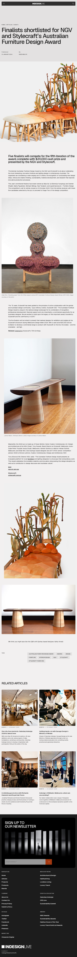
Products (5, 885)
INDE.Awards (44, 915)
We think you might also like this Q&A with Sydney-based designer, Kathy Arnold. (35, 642)
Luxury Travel (45, 885)
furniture (31, 459)
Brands (4, 888)
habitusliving (45, 879)
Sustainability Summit (48, 904)
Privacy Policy (7, 904)
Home (4, 875)
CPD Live (43, 900)
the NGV (45, 171)
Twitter (4, 919)
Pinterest (5, 928)
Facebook (5, 922)
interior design (44, 657)
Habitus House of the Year (49, 922)
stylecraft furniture (36, 661)
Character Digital (8, 937)
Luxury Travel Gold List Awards (51, 925)
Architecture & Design (48, 875)
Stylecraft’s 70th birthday (32, 331)
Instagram (5, 915)
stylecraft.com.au (14, 475)
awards (59, 654)
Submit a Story (7, 907)
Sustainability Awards (48, 919)
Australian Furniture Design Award (41, 654)
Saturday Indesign (46, 897)
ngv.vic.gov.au (13, 469)
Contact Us (6, 900)
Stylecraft (54, 171)
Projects (5, 882)
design (68, 654)
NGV (55, 657)
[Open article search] (73, 3)
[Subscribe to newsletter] (49, 862)
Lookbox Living (45, 882)
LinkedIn (5, 925)
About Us (5, 897)
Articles (4, 879)
